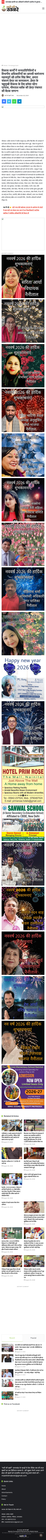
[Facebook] (4, 101)
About (4, 1489)
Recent (12, 1338)
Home (5, 65)
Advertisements (7, 1492)
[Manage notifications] (41, 1535)
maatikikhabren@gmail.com (14, 1475)
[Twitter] (9, 101)
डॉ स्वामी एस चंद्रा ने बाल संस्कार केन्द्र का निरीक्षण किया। (23, 2)
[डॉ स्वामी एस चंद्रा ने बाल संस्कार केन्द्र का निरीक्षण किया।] (7, 1395)
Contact (4, 1496)
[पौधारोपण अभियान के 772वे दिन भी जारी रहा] (12, 1153)
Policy (4, 1499)
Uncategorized (13, 65)
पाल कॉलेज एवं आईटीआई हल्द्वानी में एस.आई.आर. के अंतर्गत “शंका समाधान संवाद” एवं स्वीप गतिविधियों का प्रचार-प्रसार (28, 1347)
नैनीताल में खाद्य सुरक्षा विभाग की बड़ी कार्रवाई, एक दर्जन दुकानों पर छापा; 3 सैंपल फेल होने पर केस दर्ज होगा (11, 1271)
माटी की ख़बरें (26, 1530)
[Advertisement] (23, 38)
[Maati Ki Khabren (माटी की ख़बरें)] (10, 8)
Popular (33, 1338)
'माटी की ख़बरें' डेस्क (9, 95)
